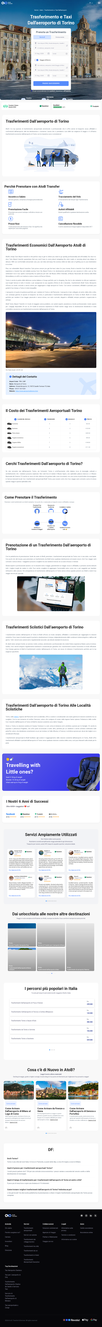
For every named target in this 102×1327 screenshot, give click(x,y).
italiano (16, 717)
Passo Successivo (51, 83)
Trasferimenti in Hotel (31, 1255)
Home (36, 10)
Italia (41, 10)
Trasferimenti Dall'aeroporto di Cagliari (49, 945)
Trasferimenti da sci (31, 1251)
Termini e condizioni (68, 1235)
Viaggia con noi (48, 1241)
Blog (6, 1246)
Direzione (8, 1250)
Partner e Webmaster (50, 1237)
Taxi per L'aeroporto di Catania (18, 945)
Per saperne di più (15, 870)
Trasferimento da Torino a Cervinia (23, 1030)
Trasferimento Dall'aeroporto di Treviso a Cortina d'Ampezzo (32, 1012)
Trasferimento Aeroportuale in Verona (78, 969)
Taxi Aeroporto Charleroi (13, 1270)
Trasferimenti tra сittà (31, 1246)
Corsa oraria (60, 37)
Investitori (8, 1241)
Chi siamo (8, 1228)
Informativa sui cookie (69, 1239)
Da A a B (42, 37)
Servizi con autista (30, 1235)
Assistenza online (86, 1232)
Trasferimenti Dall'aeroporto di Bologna (20, 969)
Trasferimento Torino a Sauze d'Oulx (23, 1021)
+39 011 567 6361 (20, 388)
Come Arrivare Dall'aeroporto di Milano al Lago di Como (18, 1111)
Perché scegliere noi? (12, 1232)
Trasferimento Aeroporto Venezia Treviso (50, 969)
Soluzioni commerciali (50, 1228)
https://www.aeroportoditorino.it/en (27, 391)
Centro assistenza (86, 1228)
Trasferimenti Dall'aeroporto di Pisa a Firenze (27, 1003)
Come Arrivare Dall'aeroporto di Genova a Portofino (83, 1111)
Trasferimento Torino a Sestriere (22, 1039)
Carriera (7, 1237)
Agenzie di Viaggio (49, 1232)
